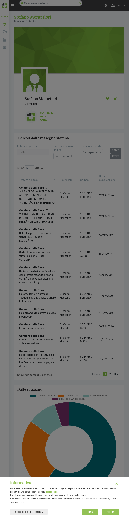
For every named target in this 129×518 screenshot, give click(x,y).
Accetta (110, 512)
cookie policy (52, 492)
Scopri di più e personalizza (29, 512)
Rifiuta (90, 512)
